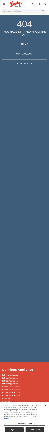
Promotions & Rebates (11, 387)
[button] (3, 4)
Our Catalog (24, 53)
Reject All (14, 430)
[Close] (45, 405)
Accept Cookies (35, 430)
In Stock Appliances (10, 375)
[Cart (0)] (45, 4)
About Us (6, 398)
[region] (24, 418)
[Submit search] (43, 11)
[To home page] (16, 4)
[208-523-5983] (39, 4)
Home (24, 44)
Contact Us (24, 63)
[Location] (32, 4)
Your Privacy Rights (24, 423)
